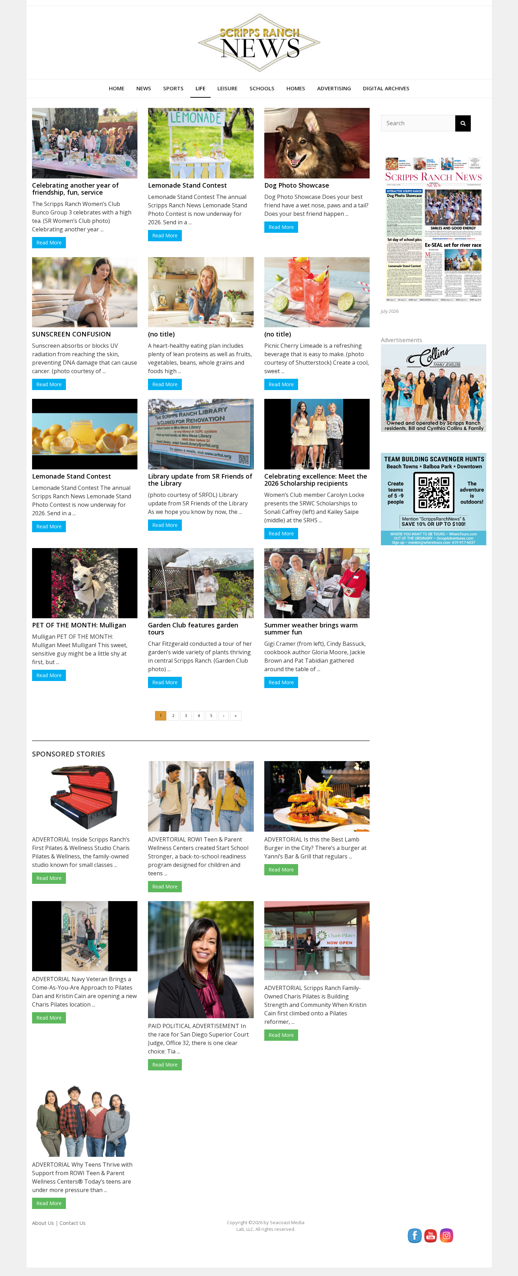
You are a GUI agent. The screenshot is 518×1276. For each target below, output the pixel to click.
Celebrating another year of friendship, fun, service (75, 188)
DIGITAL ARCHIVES (386, 88)
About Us (43, 1223)
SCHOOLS (262, 88)
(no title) (161, 334)
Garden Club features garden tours (193, 628)
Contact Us (73, 1223)
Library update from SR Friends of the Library (200, 479)
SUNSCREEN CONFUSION (71, 334)
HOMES (295, 88)
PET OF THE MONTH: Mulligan (79, 625)
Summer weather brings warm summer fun (311, 628)
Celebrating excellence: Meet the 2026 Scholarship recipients (315, 479)
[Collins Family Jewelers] (433, 387)
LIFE (200, 88)
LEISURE (227, 88)
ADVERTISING (334, 88)
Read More (49, 242)
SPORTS (173, 88)
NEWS (143, 88)
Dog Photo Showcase (296, 185)
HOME (116, 88)
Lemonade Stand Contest (187, 185)
